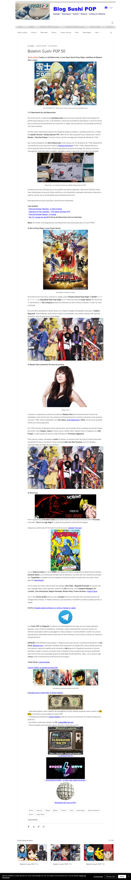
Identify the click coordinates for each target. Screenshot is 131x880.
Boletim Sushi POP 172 (95, 864)
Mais (96, 32)
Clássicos (39, 810)
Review (54, 32)
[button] (111, 32)
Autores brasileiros (93, 810)
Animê (31, 810)
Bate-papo (44, 32)
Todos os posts (22, 32)
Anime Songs (80, 810)
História (34, 32)
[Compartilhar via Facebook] (29, 827)
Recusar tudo (110, 876)
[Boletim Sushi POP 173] (65, 852)
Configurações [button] (98, 876)
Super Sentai (40, 814)
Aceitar (122, 876)
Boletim (55, 810)
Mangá (48, 810)
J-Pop (71, 810)
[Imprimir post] (44, 827)
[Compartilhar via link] (39, 827)
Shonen (63, 810)
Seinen (31, 814)
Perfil (77, 32)
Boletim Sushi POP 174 (29, 864)
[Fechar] (128, 876)
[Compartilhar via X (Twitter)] (34, 827)
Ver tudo (111, 840)
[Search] (112, 22)
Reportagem (87, 32)
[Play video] (65, 339)
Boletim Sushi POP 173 (62, 864)
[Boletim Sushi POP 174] (32, 852)
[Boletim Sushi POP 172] (98, 852)
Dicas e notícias (66, 32)
